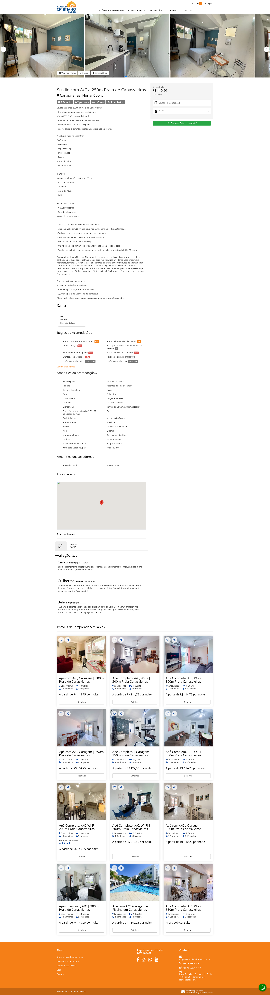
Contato (60, 974)
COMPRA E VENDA (136, 10)
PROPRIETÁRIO (156, 10)
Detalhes (81, 702)
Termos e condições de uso (70, 957)
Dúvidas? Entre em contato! (183, 123)
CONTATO (187, 10)
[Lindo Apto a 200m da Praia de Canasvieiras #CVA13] (81, 801)
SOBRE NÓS (173, 10)
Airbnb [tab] (61, 546)
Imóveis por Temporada (68, 961)
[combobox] (185, 111)
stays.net (199, 990)
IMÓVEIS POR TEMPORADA (111, 10)
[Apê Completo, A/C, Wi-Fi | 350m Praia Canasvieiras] (188, 882)
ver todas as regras (66, 366)
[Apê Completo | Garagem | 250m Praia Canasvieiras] (134, 727)
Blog (59, 970)
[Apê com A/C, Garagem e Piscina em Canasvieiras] (134, 882)
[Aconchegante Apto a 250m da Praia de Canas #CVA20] (134, 654)
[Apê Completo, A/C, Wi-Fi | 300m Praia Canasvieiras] (188, 654)
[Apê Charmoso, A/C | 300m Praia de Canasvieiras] (81, 882)
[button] (266, 49)
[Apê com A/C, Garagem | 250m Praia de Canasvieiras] (81, 727)
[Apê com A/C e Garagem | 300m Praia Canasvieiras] (188, 801)
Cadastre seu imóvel (66, 965)
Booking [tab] (73, 546)
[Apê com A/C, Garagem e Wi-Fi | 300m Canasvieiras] (81, 654)
